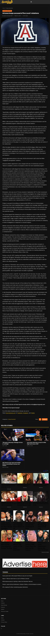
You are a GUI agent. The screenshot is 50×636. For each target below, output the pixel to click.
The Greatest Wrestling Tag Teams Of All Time (42, 525)
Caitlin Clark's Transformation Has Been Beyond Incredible (6, 525)
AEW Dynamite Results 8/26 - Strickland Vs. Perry (30, 525)
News (2, 600)
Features (3, 607)
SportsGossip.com (10, 413)
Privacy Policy (4, 622)
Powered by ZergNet (45, 552)
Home (3, 8)
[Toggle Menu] (31, 2)
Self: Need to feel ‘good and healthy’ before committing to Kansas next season (11, 464)
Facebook (19, 413)
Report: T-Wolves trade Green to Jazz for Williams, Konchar (15, 578)
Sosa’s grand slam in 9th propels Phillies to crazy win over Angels (17, 575)
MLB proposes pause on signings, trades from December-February (17, 581)
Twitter (33, 413)
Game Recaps (4, 605)
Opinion (2, 609)
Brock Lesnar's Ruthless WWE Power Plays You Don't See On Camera (30, 546)
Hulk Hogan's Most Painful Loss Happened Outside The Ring (6, 545)
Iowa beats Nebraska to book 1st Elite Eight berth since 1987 (36, 443)
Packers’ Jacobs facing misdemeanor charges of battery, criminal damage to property (21, 584)
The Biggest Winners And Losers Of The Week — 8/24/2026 (17, 546)
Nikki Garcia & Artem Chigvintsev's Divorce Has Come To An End (43, 546)
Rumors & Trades (4, 611)
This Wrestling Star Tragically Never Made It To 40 (18, 525)
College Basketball (9, 8)
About (2, 617)
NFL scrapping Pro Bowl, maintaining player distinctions (15, 587)
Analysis (3, 603)
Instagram (25, 413)
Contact (2, 620)
